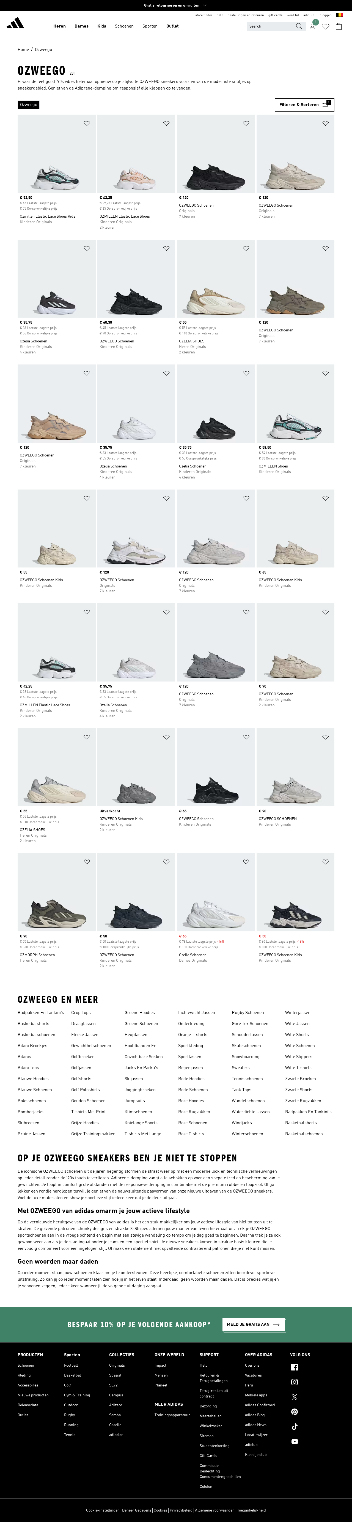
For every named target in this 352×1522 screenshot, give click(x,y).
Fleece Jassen (84, 1035)
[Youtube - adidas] (312, 1442)
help (220, 15)
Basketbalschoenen (36, 1035)
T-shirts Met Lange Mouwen (143, 1134)
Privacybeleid (181, 1510)
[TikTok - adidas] (312, 1427)
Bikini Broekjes (32, 1046)
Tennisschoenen (247, 1079)
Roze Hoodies (191, 1101)
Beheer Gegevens (136, 1510)
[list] (146, 105)
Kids (101, 26)
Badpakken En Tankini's (41, 1013)
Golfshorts (81, 1079)
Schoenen (124, 26)
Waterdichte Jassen (251, 1112)
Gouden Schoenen (88, 1101)
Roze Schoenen (192, 1123)
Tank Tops (241, 1090)
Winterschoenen (247, 1134)
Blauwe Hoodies (33, 1079)
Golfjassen (81, 1068)
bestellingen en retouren (246, 15)
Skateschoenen (246, 1046)
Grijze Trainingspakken (93, 1134)
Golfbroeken (83, 1057)
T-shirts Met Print (88, 1112)
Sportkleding (190, 1046)
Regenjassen (190, 1068)
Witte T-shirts (298, 1068)
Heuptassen (136, 1035)
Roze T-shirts (191, 1134)
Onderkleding (191, 1024)
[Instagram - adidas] (312, 1382)
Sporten (150, 26)
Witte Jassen (297, 1024)
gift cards (275, 15)
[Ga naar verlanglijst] (325, 26)
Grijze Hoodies (85, 1123)
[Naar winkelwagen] (338, 26)
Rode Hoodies (191, 1079)
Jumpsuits (135, 1101)
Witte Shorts (297, 1035)
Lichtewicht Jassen (196, 1013)
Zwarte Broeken (300, 1079)
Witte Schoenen (300, 1046)
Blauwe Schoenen (35, 1090)
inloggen (325, 15)
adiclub (308, 15)
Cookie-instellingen (103, 1510)
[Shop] (15, 23)
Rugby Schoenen (248, 1013)
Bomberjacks (30, 1112)
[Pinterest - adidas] (312, 1412)
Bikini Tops (28, 1068)
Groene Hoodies (140, 1013)
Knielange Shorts (141, 1123)
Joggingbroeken (140, 1090)
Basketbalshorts (33, 1024)
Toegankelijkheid (251, 1510)
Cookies (160, 1510)
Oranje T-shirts (192, 1035)
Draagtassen (83, 1024)
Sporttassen (189, 1057)
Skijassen (134, 1079)
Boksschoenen (32, 1101)
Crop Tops (81, 1013)
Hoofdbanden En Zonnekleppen (140, 1046)
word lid (293, 15)
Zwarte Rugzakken (303, 1101)
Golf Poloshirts (85, 1090)
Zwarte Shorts (298, 1090)
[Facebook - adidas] (312, 1368)
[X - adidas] (312, 1397)
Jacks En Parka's (141, 1068)
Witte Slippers (298, 1057)
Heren (59, 26)
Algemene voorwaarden (215, 1510)
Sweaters (241, 1068)
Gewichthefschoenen (91, 1046)
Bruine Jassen (31, 1134)
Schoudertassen (247, 1035)
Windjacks (242, 1123)
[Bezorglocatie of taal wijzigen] (339, 15)
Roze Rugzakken (194, 1112)
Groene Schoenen (141, 1024)
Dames (82, 26)
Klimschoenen (138, 1112)
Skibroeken (28, 1123)
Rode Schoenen (193, 1090)
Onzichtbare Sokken (144, 1057)
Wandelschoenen (248, 1101)
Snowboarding (246, 1057)
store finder (203, 15)
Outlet (172, 26)
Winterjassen (297, 1013)
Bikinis (24, 1057)
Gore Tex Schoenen (250, 1024)
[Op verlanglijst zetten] (86, 124)
